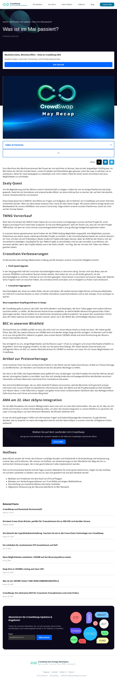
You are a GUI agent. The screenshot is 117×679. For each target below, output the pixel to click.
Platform (81, 4)
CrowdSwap (15, 3)
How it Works (67, 4)
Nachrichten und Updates (20, 22)
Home (5, 22)
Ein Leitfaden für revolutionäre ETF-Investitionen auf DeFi (30, 545)
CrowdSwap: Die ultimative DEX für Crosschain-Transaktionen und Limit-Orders (41, 593)
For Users (52, 4)
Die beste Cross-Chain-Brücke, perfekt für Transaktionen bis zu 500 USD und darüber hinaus (46, 521)
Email (10, 634)
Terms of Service (42, 676)
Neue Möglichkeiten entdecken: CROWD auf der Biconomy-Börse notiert (37, 557)
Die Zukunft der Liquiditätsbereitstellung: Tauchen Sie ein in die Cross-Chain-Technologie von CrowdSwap (53, 533)
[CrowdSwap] (6, 4)
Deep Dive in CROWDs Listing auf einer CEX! (23, 569)
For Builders (37, 4)
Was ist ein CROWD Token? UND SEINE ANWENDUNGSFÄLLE (31, 581)
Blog (92, 4)
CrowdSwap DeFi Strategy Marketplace (53, 662)
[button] (111, 145)
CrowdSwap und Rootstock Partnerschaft (22, 509)
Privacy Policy (54, 676)
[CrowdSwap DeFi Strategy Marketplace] (34, 663)
